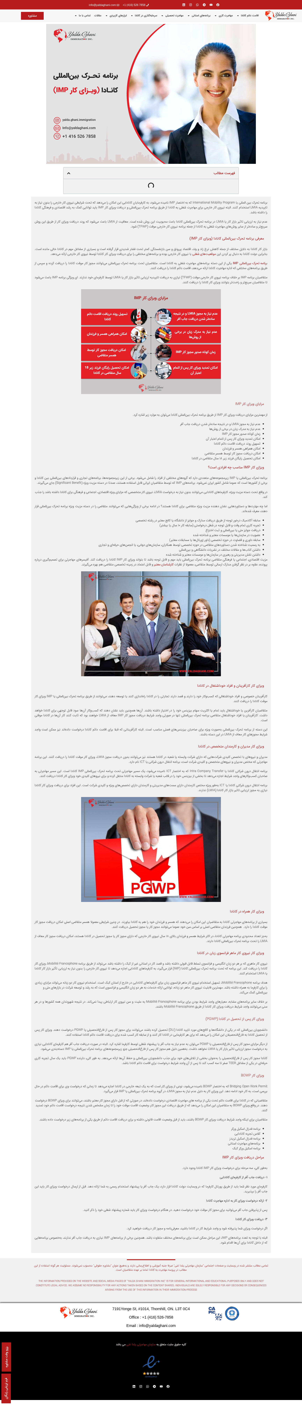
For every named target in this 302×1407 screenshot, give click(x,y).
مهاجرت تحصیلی (174, 15)
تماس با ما (85, 15)
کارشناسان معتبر (164, 564)
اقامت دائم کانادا (250, 15)
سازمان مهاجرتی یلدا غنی (141, 1344)
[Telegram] (204, 5)
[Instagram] (191, 5)
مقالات (97, 15)
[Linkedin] (184, 5)
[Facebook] (218, 5)
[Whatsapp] (197, 5)
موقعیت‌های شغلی (204, 254)
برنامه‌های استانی (201, 15)
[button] (68, 173)
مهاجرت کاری (226, 15)
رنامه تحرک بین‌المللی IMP (249, 263)
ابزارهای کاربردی (118, 15)
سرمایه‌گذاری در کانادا (146, 15)
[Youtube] (211, 5)
